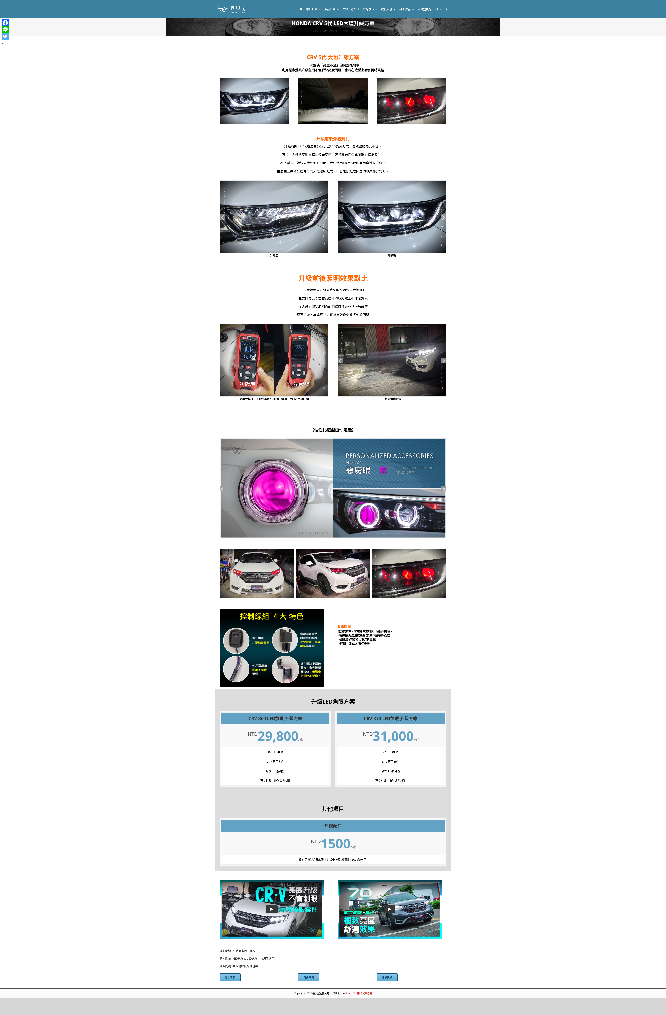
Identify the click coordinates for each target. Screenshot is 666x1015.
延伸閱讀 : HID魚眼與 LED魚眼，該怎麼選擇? (247, 958)
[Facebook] (5, 22)
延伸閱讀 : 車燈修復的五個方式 (239, 951)
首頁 (314, 30)
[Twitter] (5, 36)
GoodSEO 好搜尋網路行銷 (358, 993)
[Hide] (3, 43)
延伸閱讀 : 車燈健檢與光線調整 (239, 966)
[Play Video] (272, 909)
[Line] (5, 29)
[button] (446, 9)
